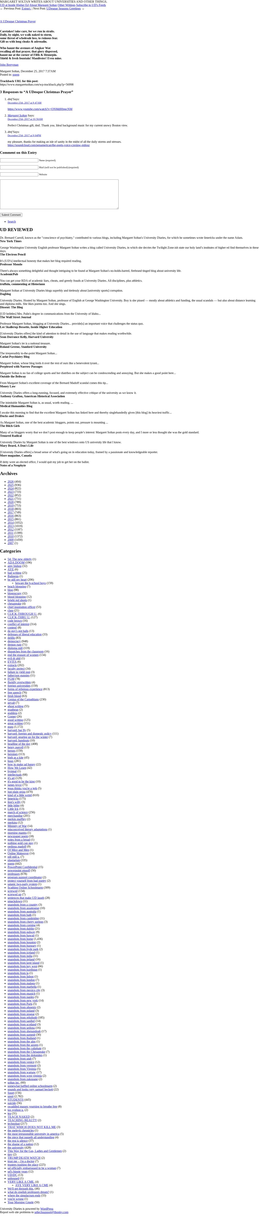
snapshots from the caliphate (24, 1048)
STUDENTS (16, 1099)
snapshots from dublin (21, 928)
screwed (13, 891)
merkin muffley (17, 819)
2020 (11, 502)
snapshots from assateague (23, 908)
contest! (12, 627)
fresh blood (14, 696)
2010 (11, 536)
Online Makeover (18, 853)
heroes (11, 750)
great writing (15, 723)
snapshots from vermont (22, 1065)
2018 (11, 509)
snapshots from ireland (21, 959)
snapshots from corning (22, 925)
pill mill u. (14, 856)
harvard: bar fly (17, 730)
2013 (11, 526)
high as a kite (15, 757)
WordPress (46, 1208)
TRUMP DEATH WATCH (24, 1157)
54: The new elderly (20, 559)
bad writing (14, 572)
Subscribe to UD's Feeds (91, 5)
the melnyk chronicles (21, 1130)
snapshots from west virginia (25, 1075)
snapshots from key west (22, 966)
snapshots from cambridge (23, 918)
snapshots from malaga (21, 983)
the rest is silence (18, 1140)
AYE (11, 569)
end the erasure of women (23, 654)
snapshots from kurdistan (22, 969)
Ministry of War (17, 826)
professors (14, 873)
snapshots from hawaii (21, 935)
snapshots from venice (21, 1062)
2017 (11, 512)
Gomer (12, 716)
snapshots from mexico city (24, 990)
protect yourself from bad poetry (27, 880)
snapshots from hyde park (23, 949)
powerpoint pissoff (19, 870)
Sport (11, 1092)
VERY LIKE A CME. (21, 1181)
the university (16, 1147)
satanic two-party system (22, 884)
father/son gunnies (19, 675)
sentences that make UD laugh (26, 897)
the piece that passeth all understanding (31, 1137)
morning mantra (17, 832)
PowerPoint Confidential (22, 867)
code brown (15, 620)
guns (10, 726)
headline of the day (19, 743)
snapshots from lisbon (21, 976)
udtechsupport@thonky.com (51, 1212)
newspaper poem (18, 836)
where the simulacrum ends (24, 1195)
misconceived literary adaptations (27, 829)
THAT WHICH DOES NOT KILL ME (32, 1127)
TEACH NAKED (19, 1116)
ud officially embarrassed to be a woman (32, 1168)
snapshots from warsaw (22, 1072)
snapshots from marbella (22, 986)
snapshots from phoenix (22, 1007)
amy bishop (15, 566)
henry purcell (15, 747)
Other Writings (66, 5)
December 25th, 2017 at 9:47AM (24, 102)
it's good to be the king (21, 781)
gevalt (11, 702)
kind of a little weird (20, 795)
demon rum (14, 644)
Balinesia (13, 576)
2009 (11, 539)
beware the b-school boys (30, 583)
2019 (11, 505)
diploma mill (15, 648)
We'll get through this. (21, 1188)
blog (10, 589)
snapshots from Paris (20, 1003)
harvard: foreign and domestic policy (30, 733)
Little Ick (13, 808)
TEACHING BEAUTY (22, 1120)
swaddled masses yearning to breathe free (32, 1106)
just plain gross (17, 791)
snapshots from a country (23, 904)
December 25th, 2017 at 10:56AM (25, 119)
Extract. (26, 8)
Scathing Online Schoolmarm (25, 887)
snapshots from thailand (22, 1038)
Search (12, 221)
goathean (13, 709)
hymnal (12, 771)
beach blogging (17, 586)
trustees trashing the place (23, 1164)
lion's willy (14, 802)
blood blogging (17, 596)
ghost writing (15, 706)
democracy (14, 641)
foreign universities (19, 685)
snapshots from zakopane (23, 1079)
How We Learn (17, 767)
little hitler (14, 805)
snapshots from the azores (23, 1045)
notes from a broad (19, 839)
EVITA (12, 661)
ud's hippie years (18, 1171)
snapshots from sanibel (21, 1021)
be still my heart (17, 579)
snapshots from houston (22, 942)
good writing (15, 719)
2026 (11, 481)
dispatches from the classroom (26, 651)
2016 (11, 515)
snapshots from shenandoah (24, 1031)
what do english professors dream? (28, 1192)
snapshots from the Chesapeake (26, 1051)
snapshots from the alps (22, 1041)
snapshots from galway (21, 932)
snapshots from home (20, 938)
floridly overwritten (19, 682)
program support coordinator (25, 877)
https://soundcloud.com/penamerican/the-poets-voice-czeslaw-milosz (49, 145)
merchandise (15, 815)
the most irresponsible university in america (33, 1133)
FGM (11, 678)
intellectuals (15, 774)
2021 (11, 498)
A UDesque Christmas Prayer (18, 21)
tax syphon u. (16, 1110)
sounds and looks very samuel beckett (30, 1089)
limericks (13, 798)
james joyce (15, 784)
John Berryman (9, 64)
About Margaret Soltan (43, 5)
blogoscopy (15, 593)
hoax (11, 761)
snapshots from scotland (22, 1024)
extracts (12, 665)
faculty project (16, 668)
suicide (12, 1103)
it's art (11, 778)
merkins (12, 822)
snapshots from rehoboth (22, 1017)
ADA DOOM (16, 562)
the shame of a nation (20, 1144)
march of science (18, 812)
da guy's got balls (18, 631)
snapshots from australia (22, 911)
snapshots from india (20, 956)
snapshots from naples (21, 997)
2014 (11, 522)
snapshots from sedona (21, 1027)
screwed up (14, 894)
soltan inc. (14, 1082)
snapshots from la (18, 973)
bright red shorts (17, 600)
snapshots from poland (21, 1010)
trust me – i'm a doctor (21, 1161)
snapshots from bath (20, 915)
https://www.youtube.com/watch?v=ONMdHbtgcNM (40, 109)
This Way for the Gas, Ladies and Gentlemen (35, 1151)
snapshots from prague (21, 1014)
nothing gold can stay (20, 843)
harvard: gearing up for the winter (28, 737)
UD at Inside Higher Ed (14, 5)
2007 (11, 543)
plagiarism (14, 860)
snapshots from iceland (21, 952)
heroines (13, 754)
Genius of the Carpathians (23, 699)
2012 (11, 529)
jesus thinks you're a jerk (22, 788)
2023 (11, 491)
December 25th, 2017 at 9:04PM (24, 135)
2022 (11, 495)
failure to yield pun (19, 672)
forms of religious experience (25, 689)
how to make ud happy (21, 764)
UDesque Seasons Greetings (63, 8)
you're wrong (16, 1198)
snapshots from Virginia (22, 1068)
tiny (10, 1154)
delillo (11, 637)
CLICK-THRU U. (19, 617)
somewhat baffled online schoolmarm (30, 1086)
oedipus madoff (17, 846)
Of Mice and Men (18, 850)
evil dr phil (14, 658)
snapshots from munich (21, 993)
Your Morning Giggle (21, 1202)
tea (9, 1113)
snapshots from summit (21, 1034)
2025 (11, 485)
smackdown (15, 901)
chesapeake (14, 603)
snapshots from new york (23, 1000)
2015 (11, 519)
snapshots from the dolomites (25, 1055)
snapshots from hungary (22, 945)
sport (11, 1096)
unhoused (13, 1178)
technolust (14, 1123)
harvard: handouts (18, 740)
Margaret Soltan (17, 115)
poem (16, 74)
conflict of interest (18, 624)
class (10, 610)
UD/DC (12, 1175)
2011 (11, 532)
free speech (14, 692)
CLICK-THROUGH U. (22, 613)
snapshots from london (21, 980)
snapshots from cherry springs (25, 921)
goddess (12, 713)
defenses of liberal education (25, 634)
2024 (11, 488)
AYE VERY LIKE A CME (31, 1185)
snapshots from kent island (23, 962)
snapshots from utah (20, 1058)
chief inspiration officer (21, 607)
